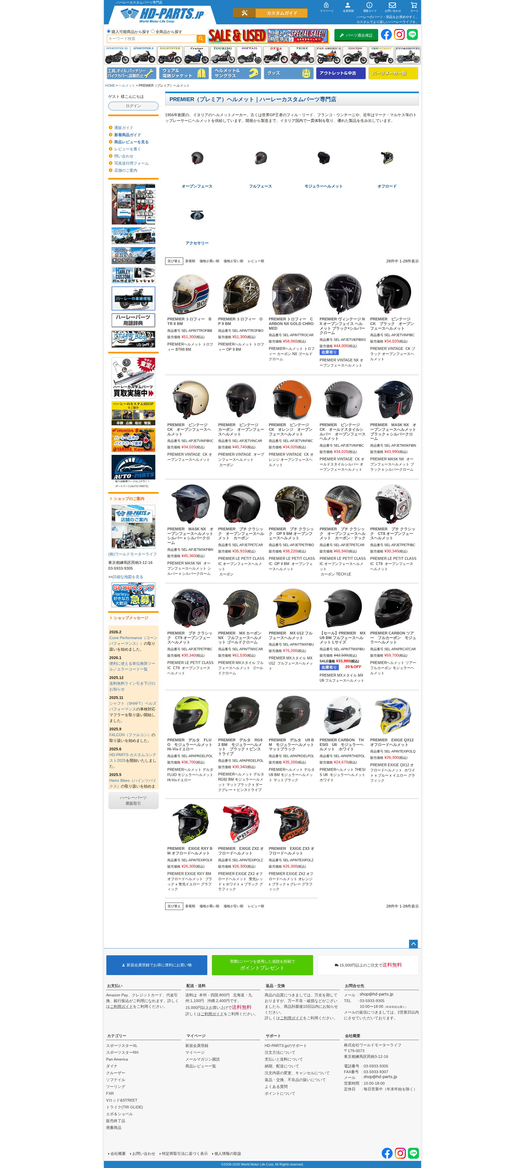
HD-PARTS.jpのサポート (286, 1045)
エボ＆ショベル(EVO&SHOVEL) (407, 55)
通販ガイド (123, 127)
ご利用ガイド (121, 1006)
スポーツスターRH (122, 1052)
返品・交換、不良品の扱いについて (295, 1080)
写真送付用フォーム (131, 163)
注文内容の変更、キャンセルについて (297, 1073)
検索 (201, 39)
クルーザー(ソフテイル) (196, 55)
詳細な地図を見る (128, 577)
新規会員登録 (196, 1045)
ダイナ (275, 55)
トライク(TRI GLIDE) (302, 55)
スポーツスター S (143, 55)
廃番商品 (113, 1127)
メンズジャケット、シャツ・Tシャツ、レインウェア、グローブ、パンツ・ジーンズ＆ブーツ (184, 73)
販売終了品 (115, 1121)
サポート (273, 1036)
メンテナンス (131, 73)
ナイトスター (170, 55)
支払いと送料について (284, 1059)
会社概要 (352, 1036)
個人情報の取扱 (227, 1153)
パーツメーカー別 (393, 73)
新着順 (190, 261)
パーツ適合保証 (359, 35)
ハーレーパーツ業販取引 (133, 800)
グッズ (288, 73)
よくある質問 (276, 1086)
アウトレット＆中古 (341, 73)
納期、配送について (282, 1066)
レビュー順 (256, 261)
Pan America (328, 55)
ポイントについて (280, 1093)
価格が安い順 (233, 261)
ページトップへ (413, 944)
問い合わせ (123, 156)
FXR (110, 1093)
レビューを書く (127, 149)
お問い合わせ (143, 1153)
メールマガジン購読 (202, 1059)
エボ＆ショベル (119, 1114)
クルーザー (115, 1073)
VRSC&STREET (381, 55)
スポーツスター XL (117, 55)
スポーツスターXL (122, 1045)
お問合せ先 (354, 985)
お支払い (114, 985)
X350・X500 (355, 55)
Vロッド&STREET (122, 1100)
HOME (110, 85)
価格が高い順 (209, 261)
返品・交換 (275, 985)
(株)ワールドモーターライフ (132, 554)
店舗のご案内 (125, 170)
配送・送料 (196, 985)
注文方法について (280, 1052)
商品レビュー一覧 (200, 1066)
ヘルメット (236, 73)
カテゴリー (116, 1036)
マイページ (196, 1036)
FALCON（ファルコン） (130, 735)
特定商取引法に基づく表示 (185, 1153)
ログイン (133, 106)
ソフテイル (249, 55)
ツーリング (222, 55)
